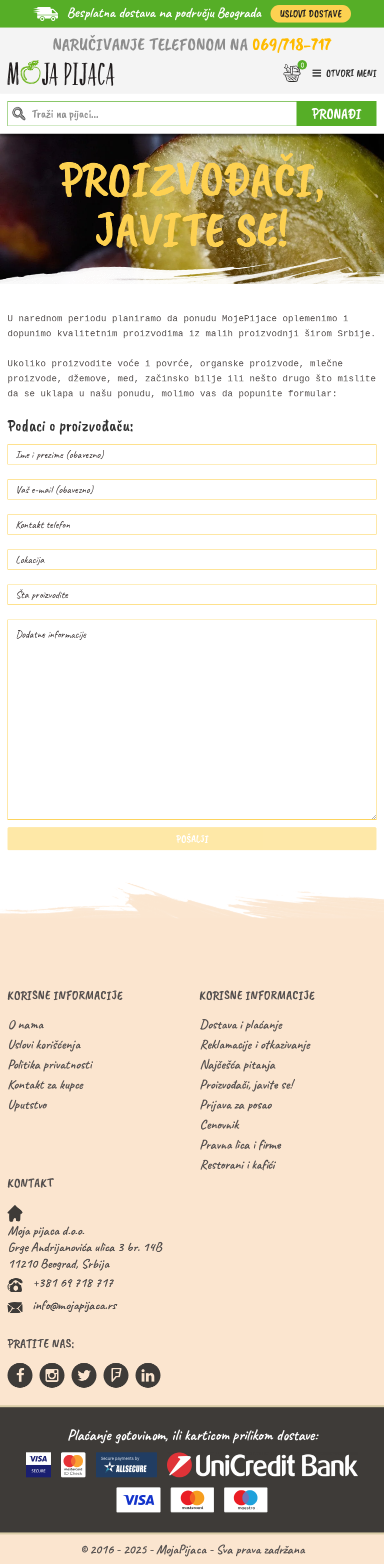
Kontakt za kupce (45, 1084)
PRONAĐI (337, 113)
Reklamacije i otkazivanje (255, 1044)
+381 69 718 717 (72, 1282)
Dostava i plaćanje (241, 1024)
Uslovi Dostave (311, 14)
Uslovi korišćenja (44, 1044)
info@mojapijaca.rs (74, 1305)
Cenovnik (219, 1124)
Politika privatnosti (50, 1064)
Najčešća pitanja (237, 1064)
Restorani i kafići (237, 1164)
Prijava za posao (235, 1104)
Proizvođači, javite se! (246, 1084)
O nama (25, 1024)
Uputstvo (27, 1104)
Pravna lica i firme (240, 1144)
